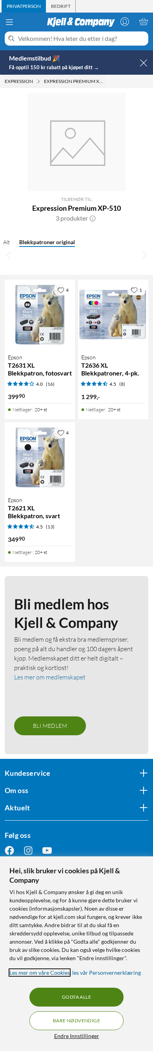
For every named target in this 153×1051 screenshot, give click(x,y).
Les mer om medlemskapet (50, 677)
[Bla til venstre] (9, 255)
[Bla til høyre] (144, 255)
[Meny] (9, 22)
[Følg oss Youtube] (47, 850)
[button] (92, 218)
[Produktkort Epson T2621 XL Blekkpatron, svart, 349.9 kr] (40, 457)
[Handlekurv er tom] (143, 21)
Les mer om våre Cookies (39, 972)
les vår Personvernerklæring (106, 972)
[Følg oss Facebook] (9, 850)
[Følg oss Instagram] (28, 850)
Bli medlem (50, 725)
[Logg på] (124, 21)
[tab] (24, 6)
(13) (50, 527)
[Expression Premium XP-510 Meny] (105, 81)
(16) (50, 384)
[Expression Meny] (38, 81)
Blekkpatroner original (47, 242)
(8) (122, 384)
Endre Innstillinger (76, 1036)
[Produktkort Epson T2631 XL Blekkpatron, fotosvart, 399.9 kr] (40, 315)
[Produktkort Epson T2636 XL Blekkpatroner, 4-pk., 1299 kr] (113, 315)
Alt (6, 242)
